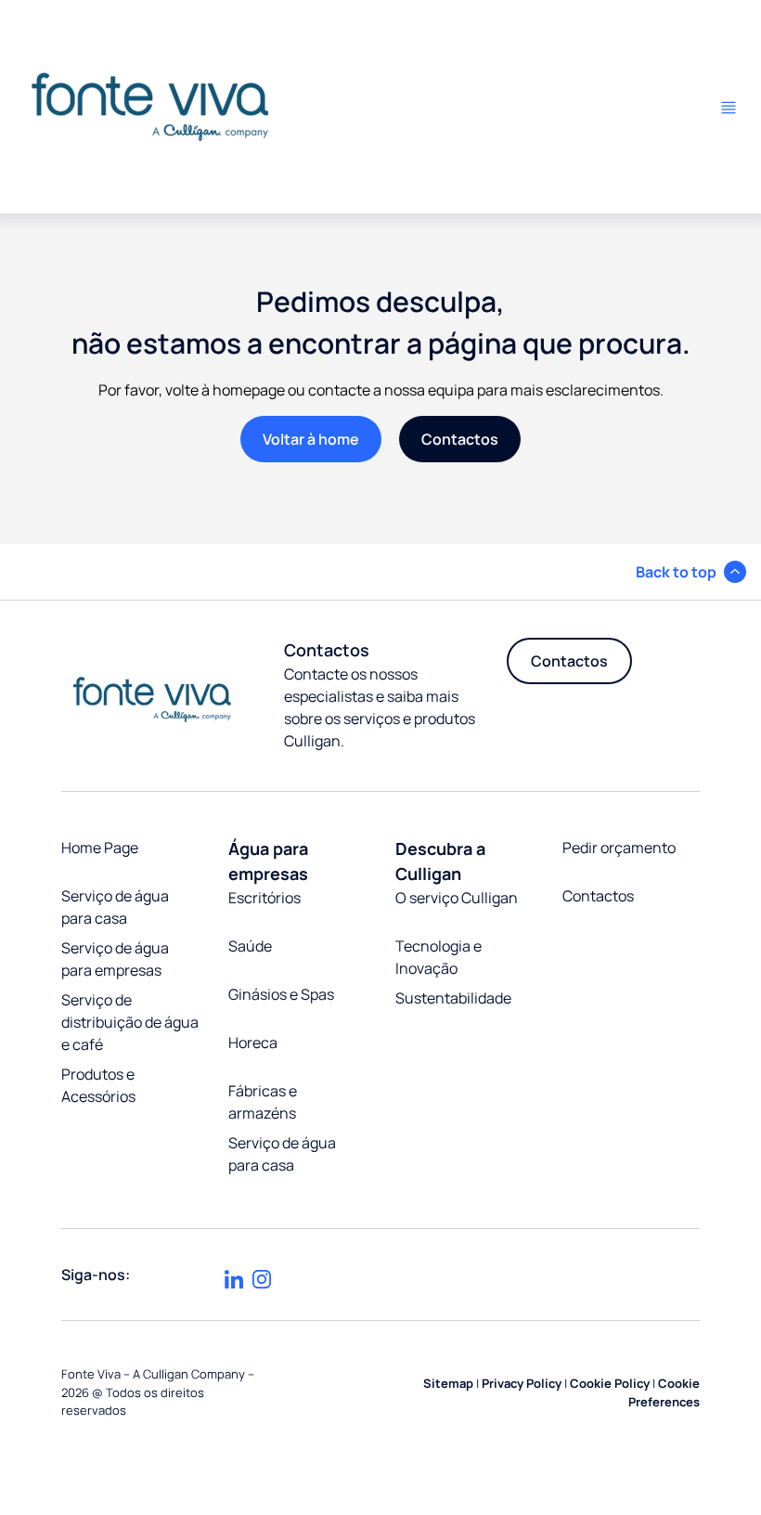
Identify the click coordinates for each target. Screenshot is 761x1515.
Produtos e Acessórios (98, 1085)
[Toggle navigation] (728, 107)
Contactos (459, 439)
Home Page (99, 847)
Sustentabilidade (453, 998)
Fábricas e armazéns (262, 1102)
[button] (691, 571)
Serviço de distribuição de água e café (130, 1022)
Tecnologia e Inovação (438, 957)
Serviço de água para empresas (115, 959)
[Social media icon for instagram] (261, 1279)
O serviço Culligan (456, 897)
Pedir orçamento (619, 847)
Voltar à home (311, 439)
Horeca (252, 1042)
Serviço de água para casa (115, 907)
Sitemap (448, 1383)
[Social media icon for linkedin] (233, 1279)
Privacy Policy (521, 1383)
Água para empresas (268, 861)
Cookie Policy (610, 1383)
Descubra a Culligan (440, 861)
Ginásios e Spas (281, 994)
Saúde (250, 946)
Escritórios (264, 897)
